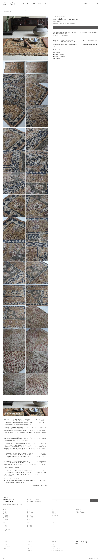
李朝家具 (30, 525)
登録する (94, 500)
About (45, 3)
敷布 (62, 58)
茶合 (29, 513)
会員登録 (30, 544)
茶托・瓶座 (31, 512)
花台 (29, 519)
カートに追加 (75, 27)
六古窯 (54, 511)
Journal (39, 3)
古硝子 (6, 525)
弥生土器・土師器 (56, 515)
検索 (5, 548)
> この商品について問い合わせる (60, 35)
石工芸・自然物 (7, 529)
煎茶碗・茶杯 (31, 515)
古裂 (10, 11)
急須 (29, 511)
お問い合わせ (7, 546)
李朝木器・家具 (7, 517)
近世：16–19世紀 (60, 54)
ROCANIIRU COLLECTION (59, 16)
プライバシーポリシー (56, 548)
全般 (5, 509)
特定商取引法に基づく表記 (57, 550)
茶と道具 (58, 58)
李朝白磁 (6, 513)
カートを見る (31, 550)
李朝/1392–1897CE (60, 56)
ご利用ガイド (54, 544)
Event (34, 3)
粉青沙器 (6, 515)
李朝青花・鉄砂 (7, 516)
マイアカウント (31, 546)
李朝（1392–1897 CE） (14, 413)
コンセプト (6, 544)
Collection (28, 3)
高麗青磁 (6, 519)
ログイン (30, 548)
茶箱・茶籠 (31, 516)
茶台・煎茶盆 (31, 517)
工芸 (8, 11)
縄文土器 (54, 513)
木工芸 (6, 526)
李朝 (5, 511)
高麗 (5, 512)
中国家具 (30, 526)
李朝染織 (58, 52)
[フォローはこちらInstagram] (97, 558)
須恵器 (54, 512)
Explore (21, 3)
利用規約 (53, 546)
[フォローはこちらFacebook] (94, 558)
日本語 (85, 3)
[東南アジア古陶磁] (84, 512)
